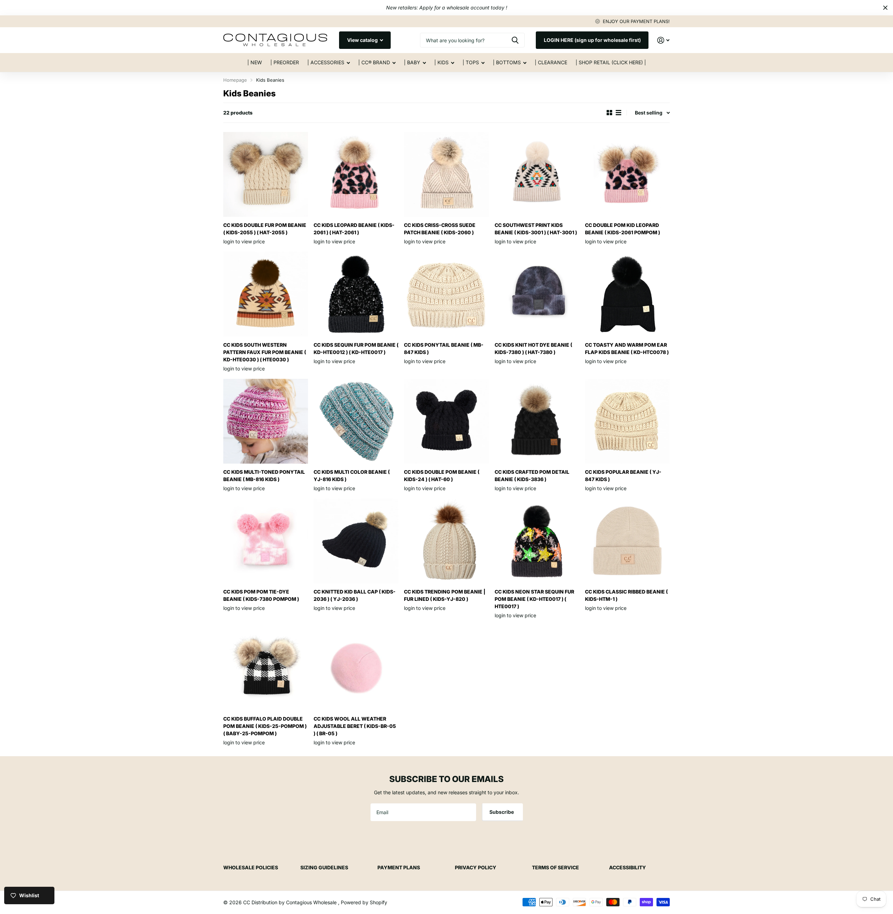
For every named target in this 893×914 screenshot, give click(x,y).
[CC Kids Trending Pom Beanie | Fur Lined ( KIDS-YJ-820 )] (446, 541)
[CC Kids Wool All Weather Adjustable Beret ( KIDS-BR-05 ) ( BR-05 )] (356, 668)
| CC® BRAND (374, 62)
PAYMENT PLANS (398, 867)
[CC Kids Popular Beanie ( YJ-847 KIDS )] (627, 421)
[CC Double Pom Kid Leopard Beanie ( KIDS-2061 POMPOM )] (627, 174)
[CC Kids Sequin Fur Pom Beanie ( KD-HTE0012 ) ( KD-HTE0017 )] (356, 294)
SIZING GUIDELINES (324, 867)
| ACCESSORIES (325, 62)
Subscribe (502, 812)
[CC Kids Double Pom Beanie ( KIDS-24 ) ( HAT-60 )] (446, 421)
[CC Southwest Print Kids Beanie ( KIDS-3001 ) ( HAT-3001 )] (537, 174)
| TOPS (471, 62)
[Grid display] (609, 112)
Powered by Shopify (364, 902)
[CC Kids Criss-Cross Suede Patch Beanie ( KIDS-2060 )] (446, 174)
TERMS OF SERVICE (555, 867)
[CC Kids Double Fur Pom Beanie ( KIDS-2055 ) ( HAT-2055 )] (265, 174)
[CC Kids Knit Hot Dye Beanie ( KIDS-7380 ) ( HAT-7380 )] (537, 294)
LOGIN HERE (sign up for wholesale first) (592, 40)
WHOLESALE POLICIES (250, 867)
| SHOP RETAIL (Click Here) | (611, 62)
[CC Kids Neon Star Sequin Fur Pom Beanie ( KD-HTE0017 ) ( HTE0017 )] (537, 541)
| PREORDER (284, 62)
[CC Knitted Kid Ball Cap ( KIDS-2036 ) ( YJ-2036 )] (356, 541)
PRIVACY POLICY (475, 867)
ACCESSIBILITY (627, 867)
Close (885, 7)
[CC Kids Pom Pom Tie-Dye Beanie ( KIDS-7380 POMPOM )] (265, 541)
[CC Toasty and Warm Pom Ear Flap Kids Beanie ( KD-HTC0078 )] (627, 294)
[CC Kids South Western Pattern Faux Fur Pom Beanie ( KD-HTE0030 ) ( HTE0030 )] (265, 294)
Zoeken (515, 40)
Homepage (235, 80)
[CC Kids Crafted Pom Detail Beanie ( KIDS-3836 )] (537, 421)
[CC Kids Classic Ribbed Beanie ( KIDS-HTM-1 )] (627, 541)
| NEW (254, 62)
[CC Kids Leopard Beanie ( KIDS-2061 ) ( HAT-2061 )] (356, 174)
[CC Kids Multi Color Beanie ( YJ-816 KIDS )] (356, 421)
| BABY (412, 62)
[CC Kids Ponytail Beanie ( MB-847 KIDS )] (446, 294)
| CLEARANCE (551, 62)
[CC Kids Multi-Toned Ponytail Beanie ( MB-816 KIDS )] (265, 421)
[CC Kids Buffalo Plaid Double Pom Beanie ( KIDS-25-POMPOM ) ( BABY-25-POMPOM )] (265, 668)
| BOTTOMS (507, 62)
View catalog (363, 40)
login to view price (244, 241)
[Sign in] (663, 40)
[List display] (618, 112)
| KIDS (441, 62)
